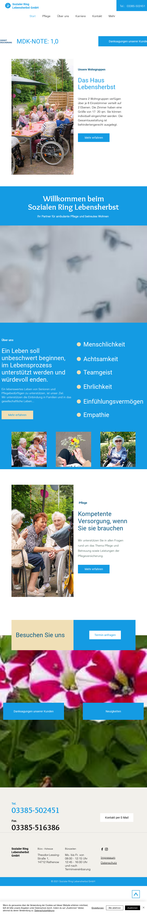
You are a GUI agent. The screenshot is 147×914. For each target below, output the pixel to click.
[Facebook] (102, 849)
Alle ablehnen (115, 907)
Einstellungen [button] (98, 907)
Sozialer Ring (20, 4)
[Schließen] (143, 908)
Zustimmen (132, 907)
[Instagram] (106, 849)
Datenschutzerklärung (44, 910)
